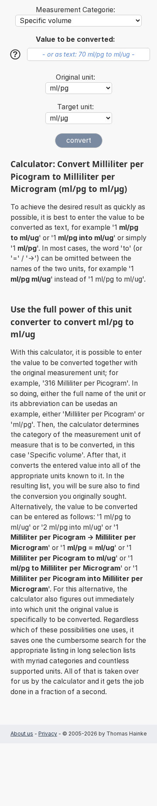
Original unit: (75, 77)
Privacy (47, 733)
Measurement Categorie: (75, 10)
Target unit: (75, 107)
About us (21, 733)
